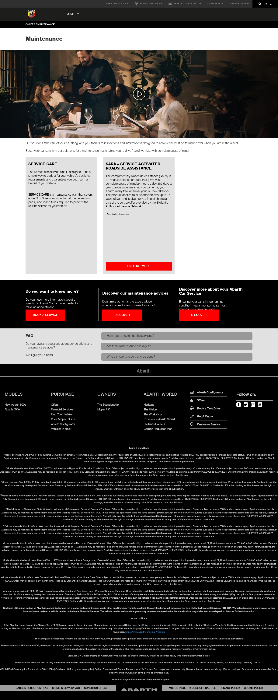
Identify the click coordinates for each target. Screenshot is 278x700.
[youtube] (260, 404)
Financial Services (62, 409)
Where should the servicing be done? (131, 356)
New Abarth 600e (15, 404)
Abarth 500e (12, 409)
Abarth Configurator (187, 3)
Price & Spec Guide (63, 419)
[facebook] (238, 404)
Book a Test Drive (150, 3)
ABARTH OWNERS (240, 3)
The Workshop (153, 414)
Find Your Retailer (62, 414)
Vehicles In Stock (117, 3)
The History (151, 409)
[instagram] (253, 404)
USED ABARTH (215, 3)
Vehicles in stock (61, 429)
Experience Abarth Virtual (159, 419)
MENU (71, 14)
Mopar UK (103, 409)
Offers (54, 404)
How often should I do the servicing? (130, 336)
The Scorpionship (108, 404)
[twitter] (245, 404)
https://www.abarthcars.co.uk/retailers (145, 632)
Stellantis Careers (154, 424)
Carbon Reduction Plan (158, 429)
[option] (139, 94)
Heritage (149, 404)
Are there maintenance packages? (129, 346)
